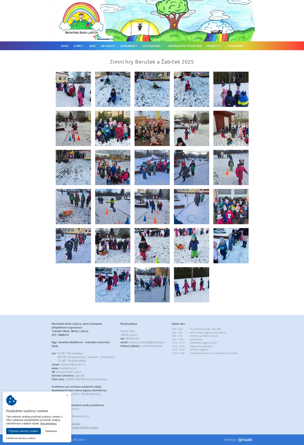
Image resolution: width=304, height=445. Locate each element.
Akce (92, 46)
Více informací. (48, 423)
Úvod (64, 46)
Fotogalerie (151, 46)
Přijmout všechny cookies (23, 431)
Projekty (213, 46)
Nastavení (51, 431)
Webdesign (230, 439)
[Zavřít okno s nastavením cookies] (67, 395)
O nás (78, 46)
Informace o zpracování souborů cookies (75, 427)
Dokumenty (129, 46)
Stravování (235, 46)
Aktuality (108, 46)
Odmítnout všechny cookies (21, 438)
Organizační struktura (185, 46)
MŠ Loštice (79, 439)
